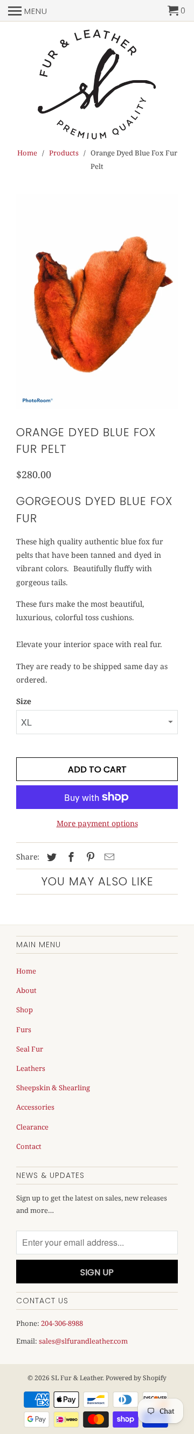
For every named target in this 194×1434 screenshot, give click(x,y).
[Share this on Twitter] (50, 856)
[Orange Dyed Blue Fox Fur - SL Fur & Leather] (97, 301)
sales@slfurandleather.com (83, 1341)
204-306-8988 (62, 1323)
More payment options (97, 823)
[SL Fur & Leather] (97, 85)
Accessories (35, 1107)
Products (64, 153)
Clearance (32, 1127)
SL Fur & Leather (76, 1377)
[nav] (27, 11)
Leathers (30, 1068)
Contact (28, 1146)
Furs (23, 1029)
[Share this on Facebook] (69, 856)
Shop (24, 1009)
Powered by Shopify (136, 1377)
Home (27, 153)
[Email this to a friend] (107, 856)
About (26, 990)
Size (23, 701)
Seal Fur (29, 1049)
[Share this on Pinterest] (89, 856)
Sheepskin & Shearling (53, 1087)
